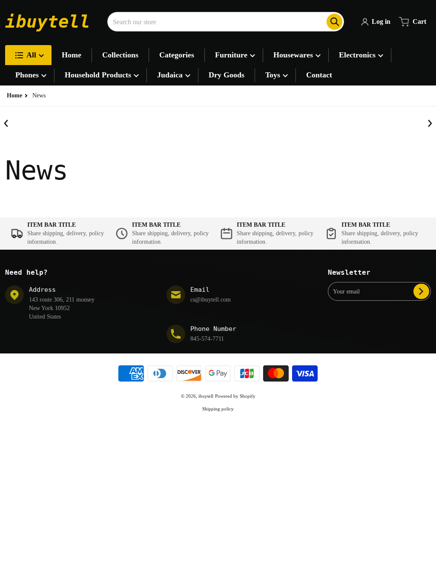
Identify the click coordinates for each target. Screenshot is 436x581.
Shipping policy (218, 408)
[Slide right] (429, 123)
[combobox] (225, 21)
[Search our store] (334, 22)
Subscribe (421, 291)
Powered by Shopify (235, 396)
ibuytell (205, 396)
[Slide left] (6, 123)
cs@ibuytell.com (210, 299)
